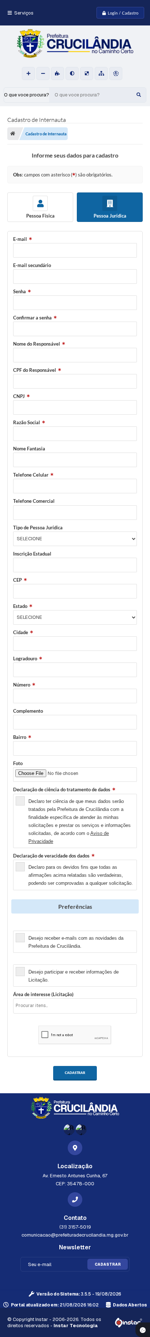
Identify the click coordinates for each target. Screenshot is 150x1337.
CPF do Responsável (34, 370)
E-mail (20, 239)
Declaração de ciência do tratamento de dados (61, 789)
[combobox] (75, 1006)
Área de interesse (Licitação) (43, 994)
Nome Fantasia (29, 448)
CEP (17, 580)
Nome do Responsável (36, 344)
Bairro (19, 737)
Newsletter (25, 927)
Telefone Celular (30, 475)
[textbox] (77, 1005)
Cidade (20, 632)
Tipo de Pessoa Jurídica (38, 527)
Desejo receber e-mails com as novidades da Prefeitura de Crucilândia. (75, 942)
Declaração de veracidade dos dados (51, 856)
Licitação (22, 960)
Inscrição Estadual (32, 554)
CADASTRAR (75, 1073)
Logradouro (25, 658)
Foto (18, 763)
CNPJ (19, 396)
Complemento (28, 711)
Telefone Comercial (34, 501)
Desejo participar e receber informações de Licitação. (73, 976)
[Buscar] (138, 95)
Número (21, 685)
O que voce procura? (26, 95)
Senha (19, 291)
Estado (20, 606)
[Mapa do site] (101, 73)
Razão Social (26, 422)
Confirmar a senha (32, 318)
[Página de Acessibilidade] (115, 73)
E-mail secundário (32, 265)
